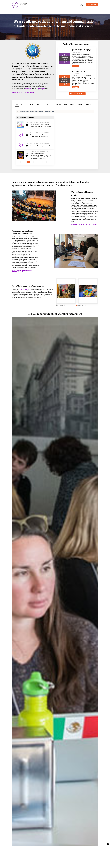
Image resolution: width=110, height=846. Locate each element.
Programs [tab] (24, 105)
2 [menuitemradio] (31, 162)
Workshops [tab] (40, 105)
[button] (76, 305)
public (38, 88)
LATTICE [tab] (80, 105)
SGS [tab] (65, 105)
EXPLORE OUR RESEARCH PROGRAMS (84, 224)
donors (28, 90)
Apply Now (75, 87)
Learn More (75, 66)
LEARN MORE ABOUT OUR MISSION (24, 93)
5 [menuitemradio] (41, 162)
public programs (25, 289)
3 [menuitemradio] (34, 162)
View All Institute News (77, 94)
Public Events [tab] (90, 105)
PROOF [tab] (72, 105)
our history (28, 88)
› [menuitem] (44, 162)
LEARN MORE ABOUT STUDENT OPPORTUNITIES (22, 271)
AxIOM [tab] (32, 105)
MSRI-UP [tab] (58, 105)
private (43, 88)
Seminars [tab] (49, 105)
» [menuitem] (47, 162)
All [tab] (17, 105)
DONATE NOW (92, 5)
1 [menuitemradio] (28, 162)
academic (15, 90)
